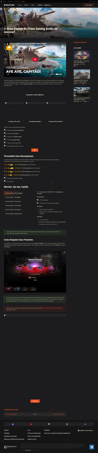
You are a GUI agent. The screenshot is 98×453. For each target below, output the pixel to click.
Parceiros (7, 433)
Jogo (19, 5)
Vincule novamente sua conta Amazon (51, 308)
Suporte (6, 430)
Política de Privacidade (34, 433)
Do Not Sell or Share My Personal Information (57, 433)
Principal (6, 26)
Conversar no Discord (80, 42)
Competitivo (76, 64)
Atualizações (76, 101)
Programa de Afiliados (10, 436)
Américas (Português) (86, 430)
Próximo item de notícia (58, 414)
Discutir (76, 65)
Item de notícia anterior (11, 414)
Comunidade (47, 5)
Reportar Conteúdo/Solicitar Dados (14, 439)
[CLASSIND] (91, 447)
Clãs (32, 5)
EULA (29, 430)
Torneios (39, 5)
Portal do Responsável (34, 436)
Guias (25, 5)
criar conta (95, 1)
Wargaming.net (28, 450)
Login (90, 1)
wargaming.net (10, 447)
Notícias (10, 26)
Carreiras (47, 430)
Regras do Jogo (32, 439)
